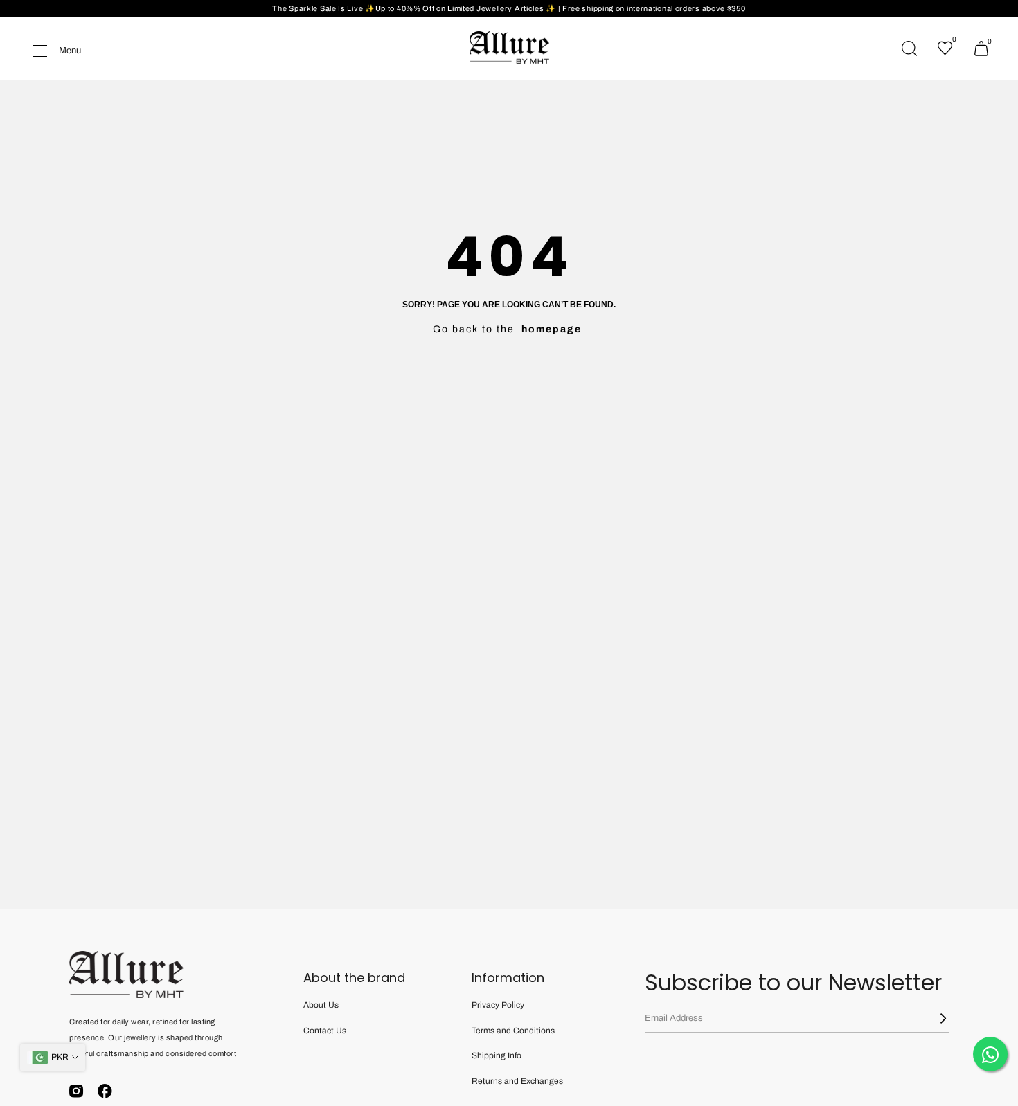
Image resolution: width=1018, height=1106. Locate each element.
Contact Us (324, 1030)
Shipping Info (496, 1055)
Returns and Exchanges (517, 1081)
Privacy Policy (498, 1005)
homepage (551, 329)
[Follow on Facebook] (105, 1090)
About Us (321, 1005)
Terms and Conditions (513, 1030)
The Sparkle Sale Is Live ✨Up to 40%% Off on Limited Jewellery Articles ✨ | (417, 8)
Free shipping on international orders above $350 (654, 8)
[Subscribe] (935, 1018)
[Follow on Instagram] (76, 1090)
